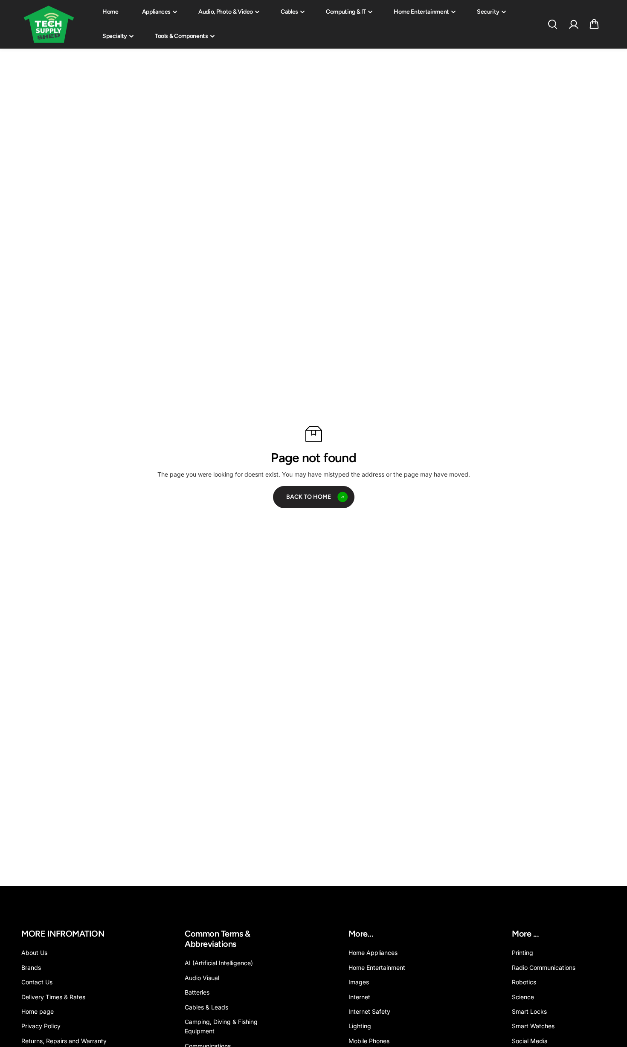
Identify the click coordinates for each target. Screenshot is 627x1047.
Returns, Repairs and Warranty (64, 1040)
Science (523, 997)
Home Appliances (373, 952)
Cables (289, 11)
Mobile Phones (368, 1040)
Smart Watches (533, 1026)
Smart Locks (529, 1011)
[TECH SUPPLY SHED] (49, 24)
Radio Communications (543, 967)
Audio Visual (202, 977)
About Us (34, 952)
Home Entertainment (421, 11)
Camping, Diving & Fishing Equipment (221, 1026)
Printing (522, 952)
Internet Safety (369, 1011)
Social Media (530, 1040)
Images (358, 982)
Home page (37, 1011)
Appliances (156, 11)
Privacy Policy (41, 1026)
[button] (594, 24)
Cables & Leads (206, 1007)
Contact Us (36, 982)
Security (488, 11)
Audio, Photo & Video (225, 11)
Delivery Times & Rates (53, 997)
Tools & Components (181, 36)
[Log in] (573, 24)
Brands (31, 967)
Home (110, 11)
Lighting (359, 1026)
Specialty (114, 36)
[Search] (552, 24)
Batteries (197, 992)
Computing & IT (346, 11)
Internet (359, 997)
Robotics (524, 982)
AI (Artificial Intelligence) (219, 962)
